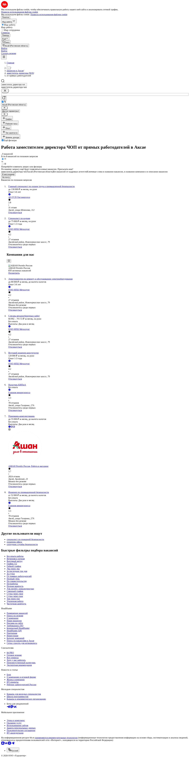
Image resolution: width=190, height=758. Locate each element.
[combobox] (14, 84)
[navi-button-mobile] (4, 57)
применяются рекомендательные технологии (56, 737)
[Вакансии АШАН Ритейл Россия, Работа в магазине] (97, 448)
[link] (6, 42)
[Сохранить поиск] (4, 98)
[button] (4, 48)
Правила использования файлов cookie (48, 14)
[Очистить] (5, 90)
